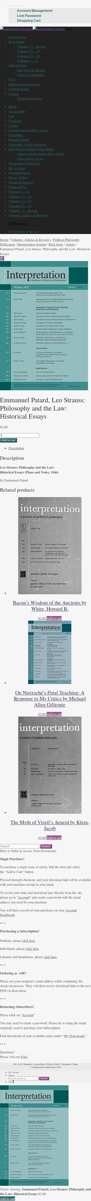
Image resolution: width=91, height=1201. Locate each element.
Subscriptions (17, 65)
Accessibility (17, 111)
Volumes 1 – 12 (27, 60)
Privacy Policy (18, 177)
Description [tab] (16, 448)
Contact (13, 93)
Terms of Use (17, 187)
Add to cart (8, 440)
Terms (75, 1064)
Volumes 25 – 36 (28, 51)
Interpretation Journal (32, 244)
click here (28, 940)
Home (12, 106)
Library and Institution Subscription (40, 153)
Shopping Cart (28, 20)
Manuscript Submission (24, 84)
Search (11, 1075)
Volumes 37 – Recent (31, 46)
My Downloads (74, 1036)
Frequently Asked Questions (27, 144)
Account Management (34, 10)
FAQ (11, 79)
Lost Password (29, 16)
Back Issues (16, 41)
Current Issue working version (28, 130)
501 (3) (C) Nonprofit (22, 1064)
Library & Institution (30, 74)
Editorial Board (18, 89)
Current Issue (17, 37)
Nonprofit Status (19, 172)
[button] (2, 258)
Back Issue (55, 244)
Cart (11, 116)
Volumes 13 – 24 (28, 56)
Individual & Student (31, 70)
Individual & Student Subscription (31, 149)
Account (15, 6)
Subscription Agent (30, 158)
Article (70, 244)
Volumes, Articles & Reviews (28, 215)
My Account (16, 168)
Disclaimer (15, 135)
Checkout (14, 120)
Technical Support (29, 98)
